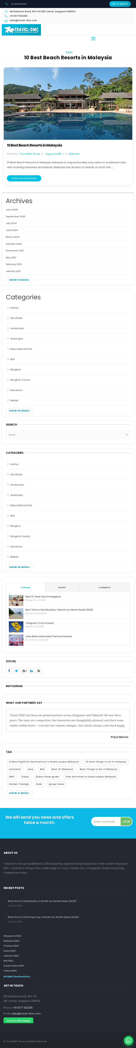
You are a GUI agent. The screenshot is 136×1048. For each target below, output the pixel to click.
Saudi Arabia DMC (14, 965)
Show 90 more (19, 410)
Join (126, 821)
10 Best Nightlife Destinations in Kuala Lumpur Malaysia (44, 761)
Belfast (14, 400)
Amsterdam (17, 328)
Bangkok (15, 369)
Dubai (25, 776)
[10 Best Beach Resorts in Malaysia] (68, 103)
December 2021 (15, 250)
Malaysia (74, 154)
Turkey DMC (10, 970)
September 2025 (15, 216)
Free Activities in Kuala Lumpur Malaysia (91, 776)
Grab (39, 784)
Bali (12, 359)
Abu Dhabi (16, 318)
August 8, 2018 (53, 153)
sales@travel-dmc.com (26, 1013)
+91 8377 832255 (23, 1007)
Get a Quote (120, 3)
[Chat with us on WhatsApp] (128, 1040)
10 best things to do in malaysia (106, 761)
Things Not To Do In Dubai (40, 623)
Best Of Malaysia (62, 769)
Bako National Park (21, 349)
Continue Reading (24, 178)
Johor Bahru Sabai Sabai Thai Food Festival (49, 636)
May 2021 (11, 257)
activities (15, 769)
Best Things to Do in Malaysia (98, 769)
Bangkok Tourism (20, 380)
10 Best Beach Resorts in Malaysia (34, 145)
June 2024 (12, 230)
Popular (25, 587)
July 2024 (11, 223)
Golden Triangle (19, 784)
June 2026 (12, 209)
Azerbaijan (16, 338)
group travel (56, 784)
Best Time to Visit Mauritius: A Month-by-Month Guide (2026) (59, 609)
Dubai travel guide (47, 776)
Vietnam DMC (11, 955)
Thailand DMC (11, 946)
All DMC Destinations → (18, 976)
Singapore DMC (13, 936)
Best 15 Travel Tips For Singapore (43, 596)
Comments (104, 587)
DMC (12, 776)
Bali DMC (8, 960)
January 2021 (13, 271)
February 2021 (14, 264)
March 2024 (12, 237)
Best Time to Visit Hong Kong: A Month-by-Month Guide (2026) (43, 917)
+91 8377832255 (18, 4)
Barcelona (16, 390)
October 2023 (14, 244)
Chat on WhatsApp (18, 1020)
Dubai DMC (10, 950)
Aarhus (14, 307)
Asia (30, 769)
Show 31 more (18, 793)
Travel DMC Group (29, 153)
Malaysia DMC (12, 941)
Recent (62, 587)
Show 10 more (18, 279)
